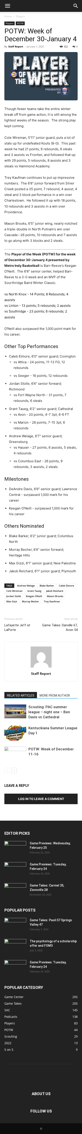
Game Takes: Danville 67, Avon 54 (60, 627)
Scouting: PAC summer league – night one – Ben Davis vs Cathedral (49, 712)
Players (20, 16)
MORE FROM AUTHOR (55, 695)
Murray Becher (30, 601)
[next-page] (14, 770)
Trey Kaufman (52, 601)
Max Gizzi (11, 601)
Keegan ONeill (34, 596)
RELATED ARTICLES (20, 695)
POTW (20, 23)
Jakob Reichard (54, 590)
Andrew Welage (26, 585)
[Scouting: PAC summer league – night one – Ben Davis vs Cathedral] (15, 711)
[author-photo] (41, 667)
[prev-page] (7, 770)
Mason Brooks (55, 596)
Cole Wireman (14, 590)
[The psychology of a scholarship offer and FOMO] (15, 946)
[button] (7, 6)
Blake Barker (47, 585)
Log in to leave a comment (41, 799)
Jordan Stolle (13, 596)
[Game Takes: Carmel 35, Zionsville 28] (15, 891)
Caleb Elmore (66, 585)
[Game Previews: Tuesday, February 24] (15, 870)
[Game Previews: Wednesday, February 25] (15, 848)
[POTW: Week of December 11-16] (15, 754)
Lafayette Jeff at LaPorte (17, 627)
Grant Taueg (34, 590)
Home (8, 16)
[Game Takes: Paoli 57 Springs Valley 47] (15, 925)
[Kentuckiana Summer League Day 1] (15, 733)
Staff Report (15, 46)
